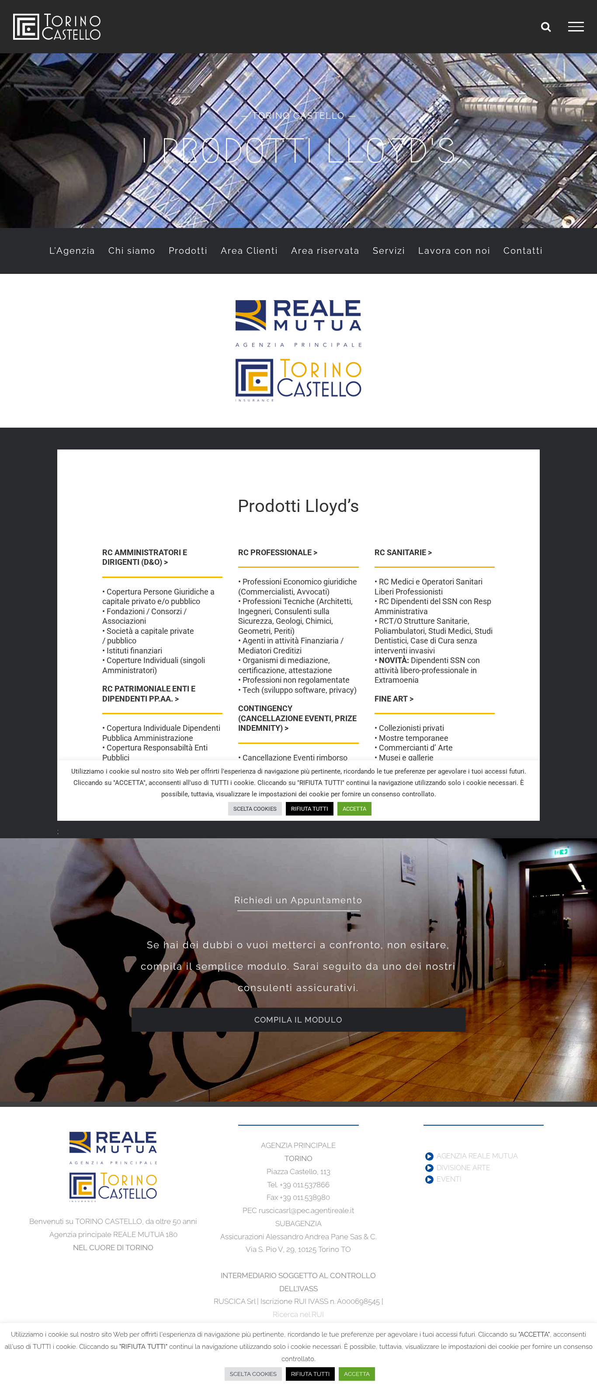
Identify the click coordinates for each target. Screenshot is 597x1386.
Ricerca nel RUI (298, 1314)
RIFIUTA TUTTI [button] (310, 1374)
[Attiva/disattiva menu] (576, 26)
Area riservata (325, 250)
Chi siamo (132, 250)
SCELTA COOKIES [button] (253, 1374)
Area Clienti (249, 250)
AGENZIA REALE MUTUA (477, 1156)
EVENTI (449, 1179)
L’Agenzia (72, 250)
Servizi (389, 250)
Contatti (523, 250)
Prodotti (188, 250)
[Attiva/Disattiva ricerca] (546, 26)
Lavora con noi (454, 250)
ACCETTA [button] (357, 1374)
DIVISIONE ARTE (463, 1168)
